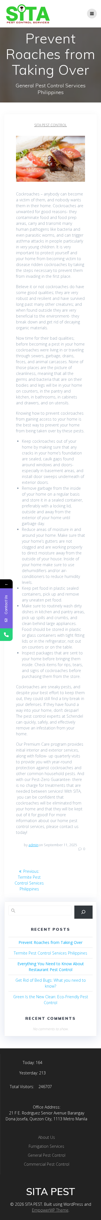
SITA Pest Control (50, 125)
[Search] (83, 912)
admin (33, 845)
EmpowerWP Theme (50, 1210)
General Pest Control (46, 1155)
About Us (46, 1137)
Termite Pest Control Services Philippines (50, 953)
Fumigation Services (46, 1146)
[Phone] (6, 634)
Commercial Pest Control (46, 1164)
